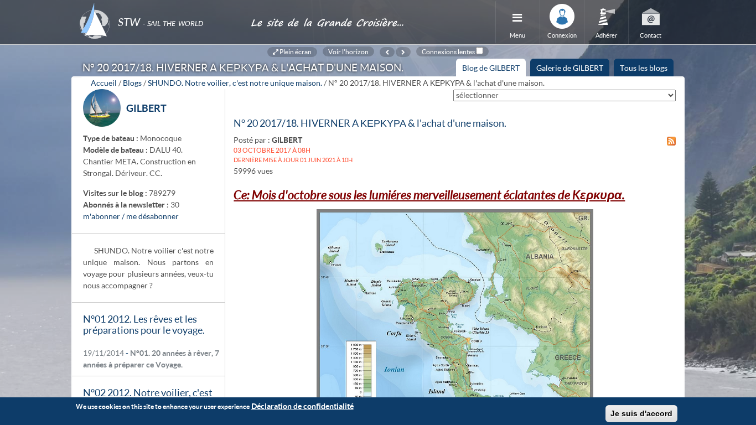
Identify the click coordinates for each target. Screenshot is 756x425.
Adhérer (606, 35)
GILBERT (146, 108)
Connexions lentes (448, 51)
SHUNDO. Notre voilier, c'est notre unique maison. (235, 82)
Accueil (104, 82)
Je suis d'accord (641, 413)
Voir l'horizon (348, 51)
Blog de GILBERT (494, 69)
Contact (650, 35)
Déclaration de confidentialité (302, 406)
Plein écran (295, 51)
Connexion (562, 35)
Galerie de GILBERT (569, 67)
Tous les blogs (643, 67)
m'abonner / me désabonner (131, 216)
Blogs (132, 82)
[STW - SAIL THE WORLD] (158, 7)
